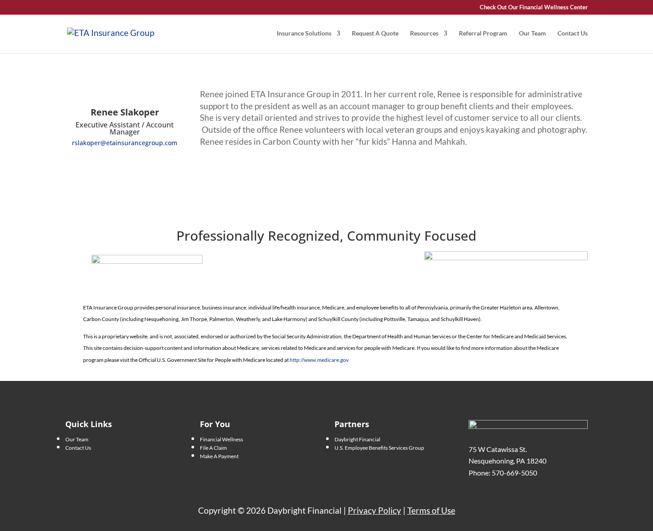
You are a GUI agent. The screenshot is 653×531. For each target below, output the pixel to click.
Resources (424, 33)
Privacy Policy (374, 510)
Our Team (532, 33)
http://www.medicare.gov (319, 360)
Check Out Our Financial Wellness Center (534, 7)
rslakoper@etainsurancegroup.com (124, 143)
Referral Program (483, 33)
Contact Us (572, 33)
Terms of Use (431, 510)
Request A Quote (375, 33)
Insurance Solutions (304, 33)
